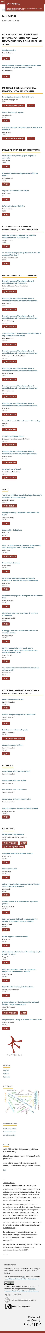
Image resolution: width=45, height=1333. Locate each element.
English (6, 1070)
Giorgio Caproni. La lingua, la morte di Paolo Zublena (22, 1020)
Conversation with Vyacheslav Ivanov (16, 771)
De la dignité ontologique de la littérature (18, 97)
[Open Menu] (2, 2)
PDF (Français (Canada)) (14, 106)
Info (4, 1170)
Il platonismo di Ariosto (11, 563)
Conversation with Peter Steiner (14, 780)
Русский (6, 1077)
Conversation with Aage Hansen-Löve (16, 799)
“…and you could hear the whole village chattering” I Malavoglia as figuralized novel (22, 496)
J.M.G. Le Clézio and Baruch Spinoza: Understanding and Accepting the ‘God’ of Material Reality (21, 546)
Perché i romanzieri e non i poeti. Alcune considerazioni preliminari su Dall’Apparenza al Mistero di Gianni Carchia (19, 650)
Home (4, 10)
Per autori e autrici (9, 1132)
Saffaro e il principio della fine (13, 206)
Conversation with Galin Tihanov (14, 790)
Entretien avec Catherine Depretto (15, 730)
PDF (6, 59)
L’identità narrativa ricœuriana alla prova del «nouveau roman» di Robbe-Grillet (19, 236)
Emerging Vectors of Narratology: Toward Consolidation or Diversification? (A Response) (19, 299)
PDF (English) (10, 292)
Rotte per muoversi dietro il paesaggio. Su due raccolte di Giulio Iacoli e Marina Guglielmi (19, 920)
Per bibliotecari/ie (9, 1135)
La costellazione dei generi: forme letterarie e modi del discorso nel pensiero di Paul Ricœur (21, 66)
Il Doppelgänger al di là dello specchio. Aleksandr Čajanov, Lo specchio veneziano (20, 1003)
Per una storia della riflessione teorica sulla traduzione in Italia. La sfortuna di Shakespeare (20, 579)
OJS (23, 1277)
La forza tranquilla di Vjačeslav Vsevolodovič (18, 714)
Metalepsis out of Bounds (11, 469)
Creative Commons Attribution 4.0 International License (21, 1290)
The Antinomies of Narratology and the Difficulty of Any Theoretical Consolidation (21, 334)
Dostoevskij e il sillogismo (12, 530)
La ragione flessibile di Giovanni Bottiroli (17, 853)
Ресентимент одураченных (13, 834)
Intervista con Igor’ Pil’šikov (12, 745)
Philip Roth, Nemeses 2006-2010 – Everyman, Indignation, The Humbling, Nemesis (19, 970)
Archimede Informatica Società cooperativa (23, 1279)
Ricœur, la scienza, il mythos (12, 112)
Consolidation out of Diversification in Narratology (21, 421)
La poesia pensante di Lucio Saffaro (15, 191)
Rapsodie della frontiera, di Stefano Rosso (18, 987)
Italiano (6, 1074)
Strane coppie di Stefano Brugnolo (15, 936)
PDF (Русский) (10, 843)
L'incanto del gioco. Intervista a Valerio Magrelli (20, 808)
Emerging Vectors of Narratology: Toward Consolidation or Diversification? (18, 282)
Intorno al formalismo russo (12, 699)
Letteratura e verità (9, 869)
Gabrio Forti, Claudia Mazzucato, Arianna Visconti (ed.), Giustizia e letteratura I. (20, 885)
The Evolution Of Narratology (13, 436)
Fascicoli (11, 10)
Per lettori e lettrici (9, 1128)
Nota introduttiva (9, 50)
